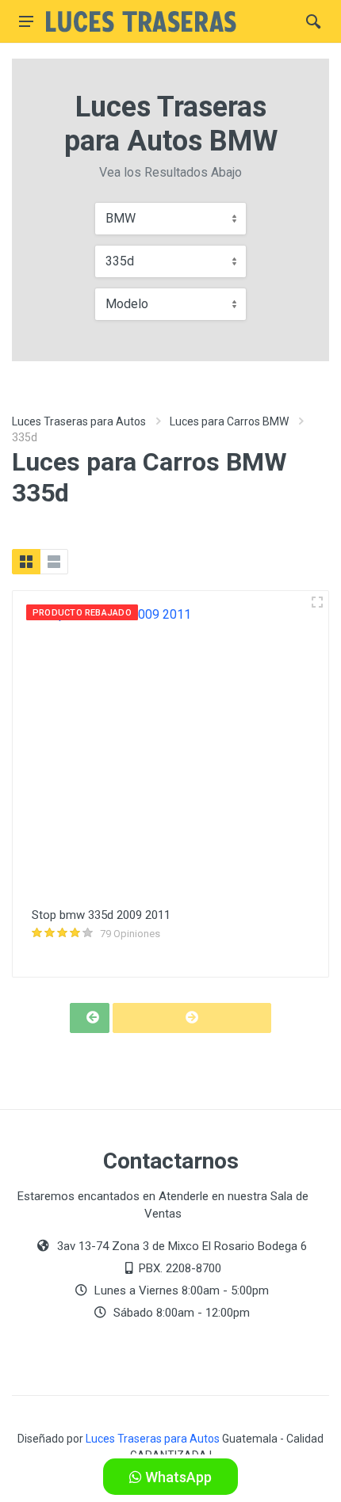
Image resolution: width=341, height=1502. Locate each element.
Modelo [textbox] (126, 303)
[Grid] (26, 561)
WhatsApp (177, 1477)
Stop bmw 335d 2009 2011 (101, 915)
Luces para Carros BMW (229, 421)
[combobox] (170, 218)
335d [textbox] (119, 261)
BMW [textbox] (120, 218)
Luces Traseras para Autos (79, 421)
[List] (54, 561)
